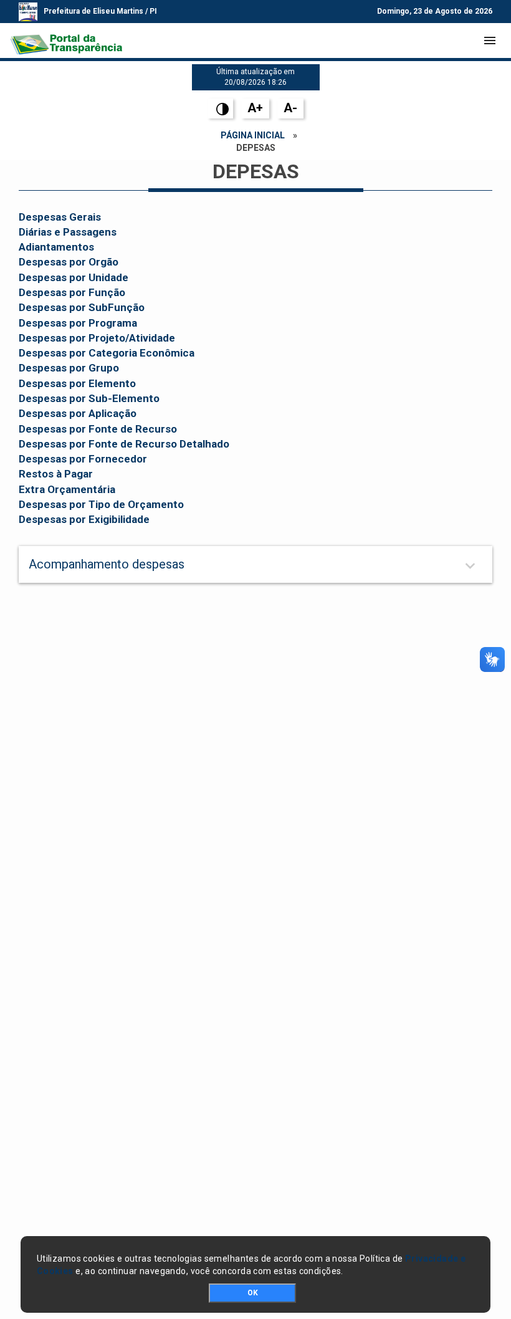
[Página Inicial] (66, 40)
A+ (255, 107)
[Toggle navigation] (490, 40)
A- (290, 107)
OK (252, 1292)
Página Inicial (253, 135)
